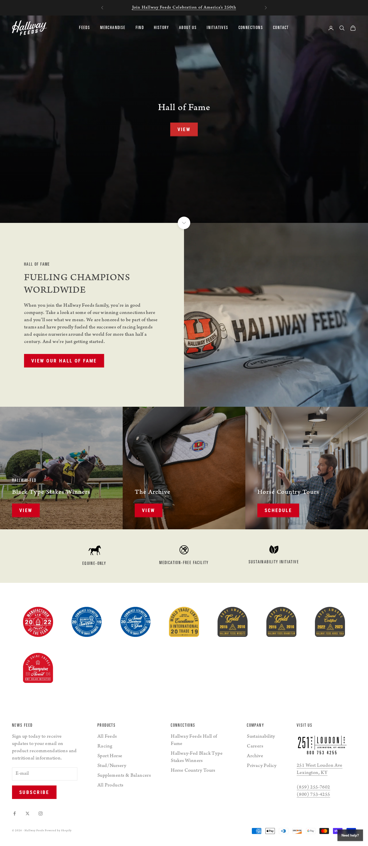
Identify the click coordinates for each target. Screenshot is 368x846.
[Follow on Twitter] (27, 813)
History (161, 28)
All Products (110, 785)
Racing (104, 746)
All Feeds (107, 736)
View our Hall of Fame (64, 361)
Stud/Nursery (111, 766)
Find (140, 28)
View (184, 129)
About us (188, 28)
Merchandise (112, 28)
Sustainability (261, 736)
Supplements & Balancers (124, 775)
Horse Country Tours (193, 770)
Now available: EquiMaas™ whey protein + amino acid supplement (184, 8)
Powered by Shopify (58, 830)
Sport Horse (109, 756)
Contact (281, 28)
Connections (251, 28)
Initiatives (217, 28)
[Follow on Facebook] (14, 813)
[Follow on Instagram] (40, 813)
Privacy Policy (262, 766)
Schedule (278, 510)
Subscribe (34, 792)
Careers (255, 746)
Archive (255, 756)
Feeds (84, 28)
